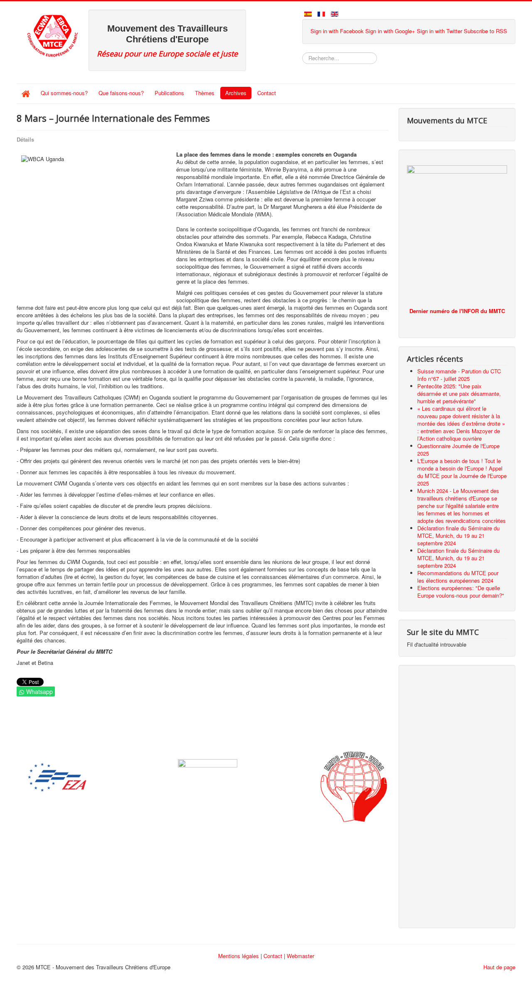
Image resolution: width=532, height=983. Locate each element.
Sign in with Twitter (439, 31)
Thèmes (204, 93)
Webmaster (300, 956)
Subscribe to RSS (485, 31)
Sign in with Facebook (337, 31)
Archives (235, 93)
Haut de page (499, 967)
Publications (169, 93)
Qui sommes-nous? (64, 93)
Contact (266, 93)
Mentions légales (238, 956)
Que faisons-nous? (121, 93)
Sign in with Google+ (390, 31)
